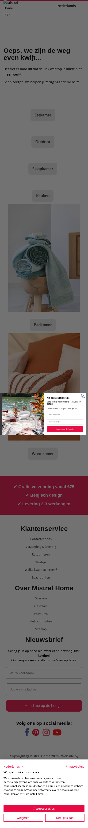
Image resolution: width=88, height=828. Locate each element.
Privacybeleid (75, 766)
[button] (14, 767)
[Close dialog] (83, 396)
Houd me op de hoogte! (65, 429)
